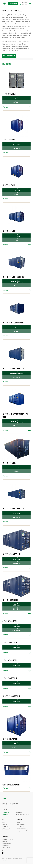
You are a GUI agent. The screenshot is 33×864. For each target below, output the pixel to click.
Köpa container (7, 64)
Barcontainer (5, 849)
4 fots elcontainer (9, 642)
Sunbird (5, 860)
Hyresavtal (5, 826)
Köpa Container (21, 824)
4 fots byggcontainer (10, 621)
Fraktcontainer (6, 847)
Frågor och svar (6, 828)
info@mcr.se (24, 4)
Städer (18, 822)
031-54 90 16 (24, 2)
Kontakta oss (13, 3)
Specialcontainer (6, 850)
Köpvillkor (4, 824)
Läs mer (5, 107)
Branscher (4, 841)
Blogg (3, 822)
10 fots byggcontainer (11, 696)
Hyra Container (9, 56)
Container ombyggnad (8, 839)
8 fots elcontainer (9, 678)
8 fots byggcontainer (10, 660)
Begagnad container (22, 828)
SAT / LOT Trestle (6, 830)
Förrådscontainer (6, 843)
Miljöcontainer (6, 845)
